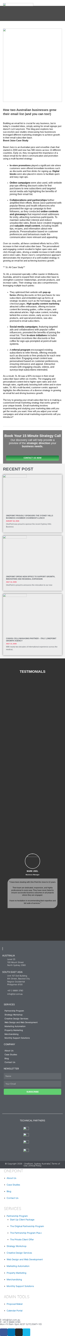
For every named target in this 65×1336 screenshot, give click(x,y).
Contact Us (10, 1062)
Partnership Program (14, 1011)
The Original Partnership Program (27, 1226)
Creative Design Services (16, 1018)
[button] (3, 885)
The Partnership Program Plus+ (26, 1233)
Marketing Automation (15, 1026)
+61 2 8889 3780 (11, 1322)
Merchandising (11, 1034)
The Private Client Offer (22, 1239)
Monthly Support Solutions (17, 1038)
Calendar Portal (14, 1310)
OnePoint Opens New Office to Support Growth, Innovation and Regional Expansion (30, 578)
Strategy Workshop (14, 1014)
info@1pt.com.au (11, 1319)
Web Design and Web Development (21, 1022)
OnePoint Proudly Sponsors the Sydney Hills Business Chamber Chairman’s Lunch (29, 517)
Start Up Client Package (22, 1219)
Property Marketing (14, 1030)
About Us (9, 1050)
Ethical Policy (35, 1165)
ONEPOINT (13, 1171)
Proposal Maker (15, 1304)
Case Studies (11, 1054)
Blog (7, 1058)
